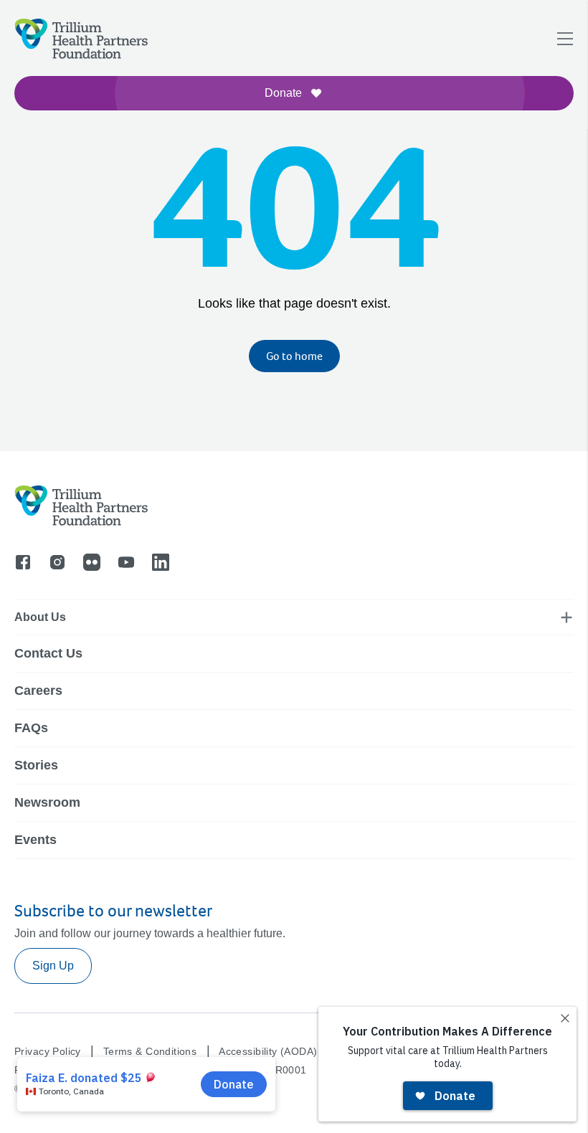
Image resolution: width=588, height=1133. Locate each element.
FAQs (31, 728)
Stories (36, 765)
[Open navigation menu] (565, 38)
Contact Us (48, 653)
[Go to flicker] (91, 562)
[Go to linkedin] (160, 562)
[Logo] (30, 104)
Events (35, 840)
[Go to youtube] (126, 562)
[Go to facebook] (23, 562)
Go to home (294, 356)
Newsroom (47, 802)
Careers (38, 690)
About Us (40, 617)
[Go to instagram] (57, 562)
